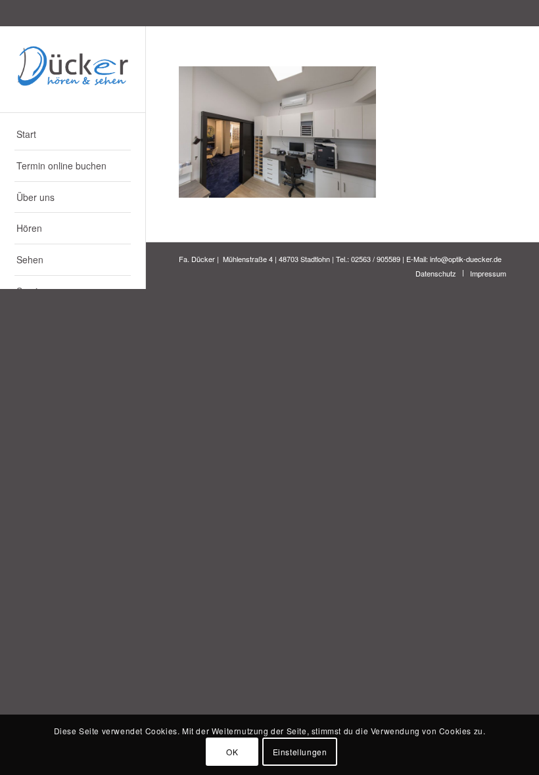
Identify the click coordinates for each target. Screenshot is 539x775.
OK (232, 751)
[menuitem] (72, 134)
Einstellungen (300, 751)
